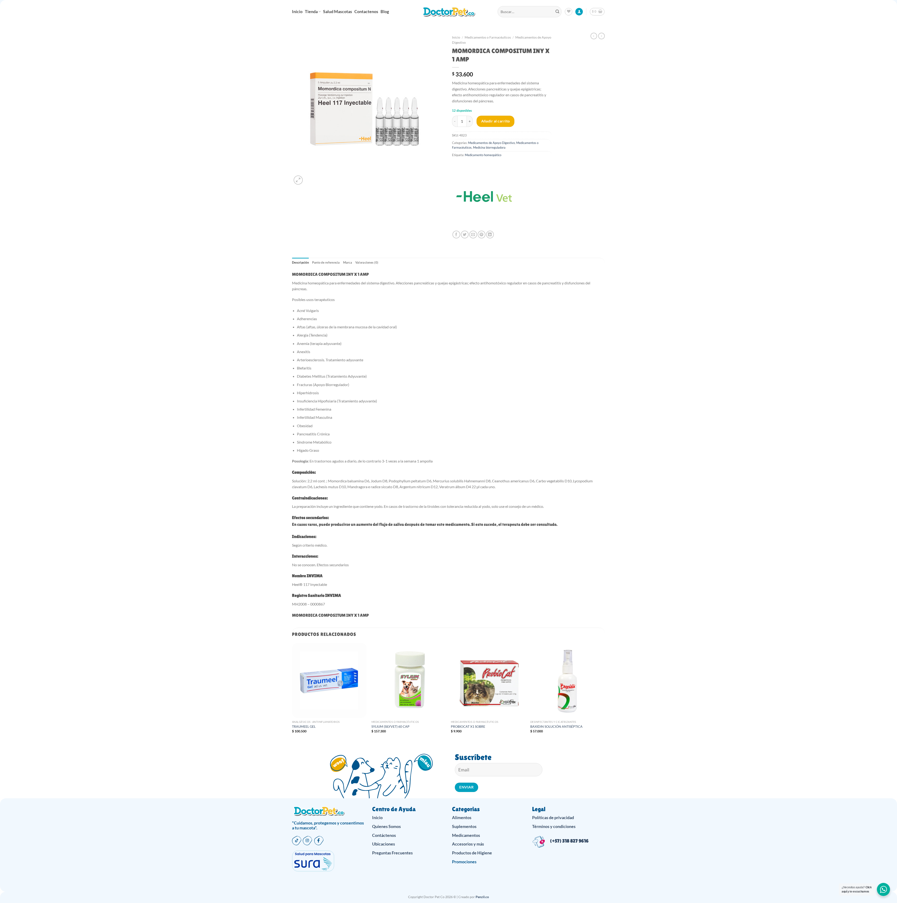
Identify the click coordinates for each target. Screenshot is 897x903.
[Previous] (292, 692)
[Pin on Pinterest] (481, 234)
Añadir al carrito (495, 121)
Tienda (311, 11)
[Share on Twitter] (465, 234)
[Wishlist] (568, 11)
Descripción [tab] (300, 262)
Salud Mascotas (337, 11)
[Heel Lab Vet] (484, 198)
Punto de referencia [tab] (326, 262)
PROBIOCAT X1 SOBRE (468, 726)
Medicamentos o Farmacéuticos (488, 37)
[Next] (604, 692)
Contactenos (366, 11)
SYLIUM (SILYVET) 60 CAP (390, 726)
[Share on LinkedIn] (490, 234)
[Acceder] (579, 12)
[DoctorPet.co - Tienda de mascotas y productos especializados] (448, 12)
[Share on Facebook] (456, 234)
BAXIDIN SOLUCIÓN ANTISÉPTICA (556, 726)
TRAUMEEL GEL (304, 726)
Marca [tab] (347, 262)
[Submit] (557, 12)
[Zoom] (298, 180)
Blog (385, 11)
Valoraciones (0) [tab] (366, 262)
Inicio (297, 11)
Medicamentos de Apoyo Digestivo (491, 143)
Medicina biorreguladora (489, 147)
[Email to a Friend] (473, 234)
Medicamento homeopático (483, 155)
